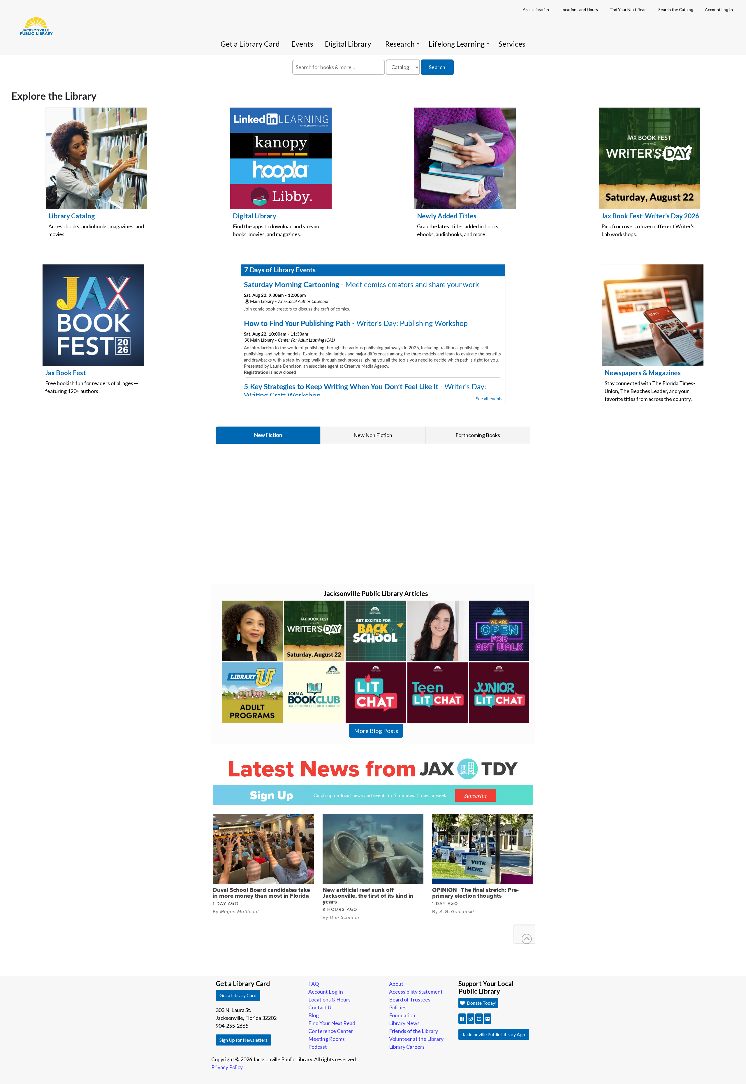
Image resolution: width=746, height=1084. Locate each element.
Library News (404, 1023)
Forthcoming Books (477, 435)
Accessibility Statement (416, 991)
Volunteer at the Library (416, 1039)
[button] (462, 1018)
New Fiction (268, 435)
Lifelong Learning (457, 44)
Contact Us (321, 1007)
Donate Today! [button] (481, 1003)
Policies (398, 1007)
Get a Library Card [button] (237, 995)
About (396, 983)
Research (400, 44)
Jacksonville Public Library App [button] (493, 1034)
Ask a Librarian (536, 9)
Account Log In (719, 9)
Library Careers (407, 1046)
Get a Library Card (250, 44)
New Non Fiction (372, 435)
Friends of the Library (413, 1031)
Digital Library (348, 44)
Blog (313, 1015)
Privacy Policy (227, 1067)
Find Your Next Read (628, 9)
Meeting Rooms (326, 1039)
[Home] (33, 17)
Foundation (402, 1015)
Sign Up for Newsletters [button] (243, 1040)
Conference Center (330, 1031)
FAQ (313, 983)
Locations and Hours (579, 9)
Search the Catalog (675, 9)
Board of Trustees (409, 999)
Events (302, 44)
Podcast (317, 1046)
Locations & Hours (329, 999)
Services (512, 44)
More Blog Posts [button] (376, 730)
